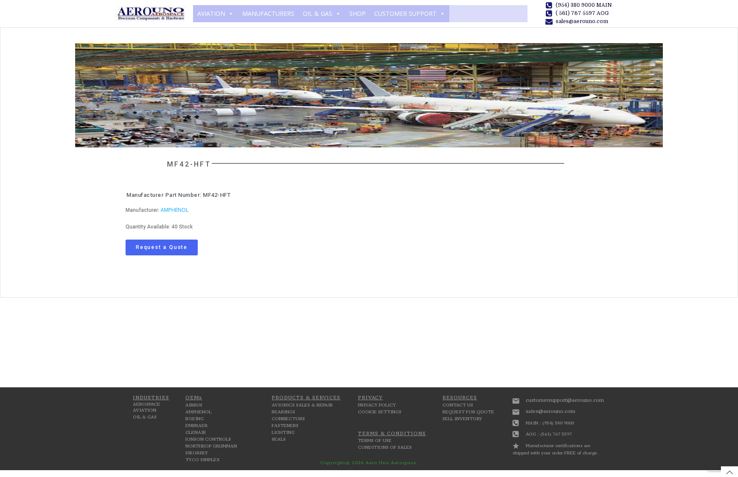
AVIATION (211, 13)
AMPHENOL (174, 210)
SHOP (357, 13)
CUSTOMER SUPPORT (405, 13)
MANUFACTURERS (268, 13)
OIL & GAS (317, 13)
